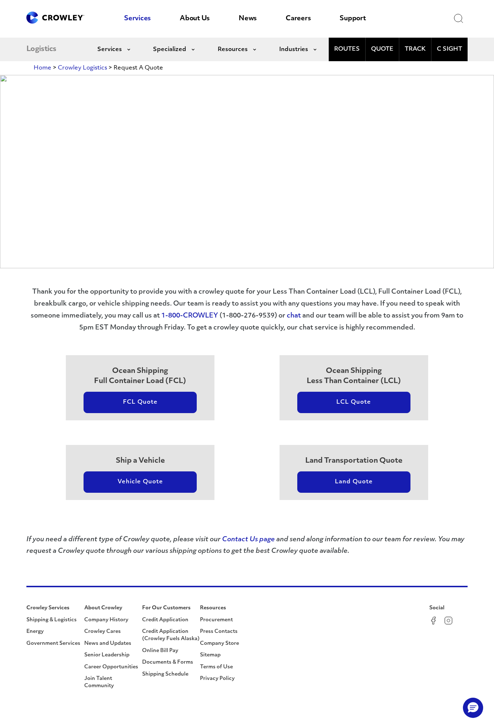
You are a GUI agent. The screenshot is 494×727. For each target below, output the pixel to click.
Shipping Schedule (165, 674)
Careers (298, 19)
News (248, 19)
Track (415, 49)
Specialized (169, 49)
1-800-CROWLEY (189, 316)
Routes (347, 49)
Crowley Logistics (82, 68)
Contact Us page (248, 540)
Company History (106, 620)
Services (137, 19)
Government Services (53, 643)
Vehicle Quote (140, 482)
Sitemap (210, 655)
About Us (195, 19)
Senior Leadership (106, 655)
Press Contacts (219, 631)
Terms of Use (216, 667)
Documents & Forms (167, 662)
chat (294, 316)
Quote (382, 49)
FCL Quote (140, 402)
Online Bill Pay (160, 651)
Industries (293, 49)
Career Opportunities (111, 667)
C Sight (449, 49)
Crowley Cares (102, 631)
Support (353, 19)
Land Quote (354, 482)
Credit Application (165, 620)
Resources (233, 49)
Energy (35, 631)
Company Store (219, 643)
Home (42, 68)
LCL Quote (353, 402)
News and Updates (107, 643)
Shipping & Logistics (51, 620)
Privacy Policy (217, 678)
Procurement (216, 620)
